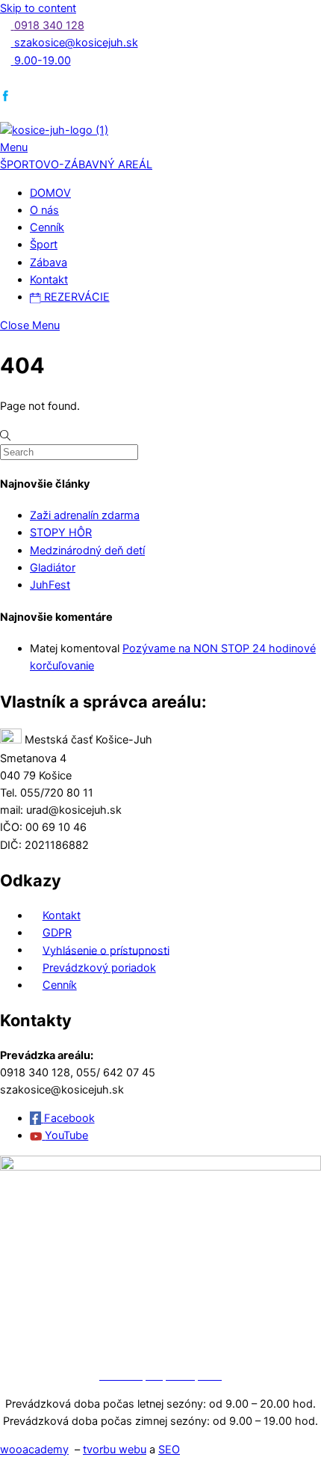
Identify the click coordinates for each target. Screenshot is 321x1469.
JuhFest (50, 585)
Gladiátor (52, 567)
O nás (44, 210)
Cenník (47, 227)
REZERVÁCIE (75, 297)
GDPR (57, 932)
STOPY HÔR (61, 532)
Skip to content (38, 8)
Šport (43, 244)
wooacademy (34, 1449)
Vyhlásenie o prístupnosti (106, 950)
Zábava (48, 262)
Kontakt (49, 279)
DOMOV (50, 193)
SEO (169, 1449)
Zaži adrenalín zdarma (85, 515)
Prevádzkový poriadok (99, 968)
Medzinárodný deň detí (87, 550)
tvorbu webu (114, 1449)
